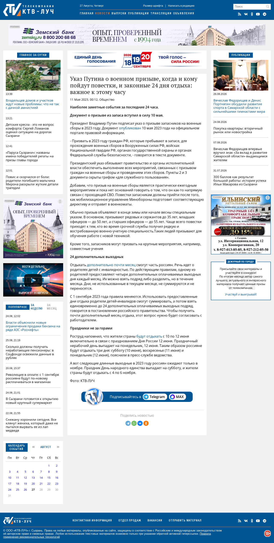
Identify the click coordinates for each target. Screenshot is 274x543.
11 (17, 478)
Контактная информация (92, 520)
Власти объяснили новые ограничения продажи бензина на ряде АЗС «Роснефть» (33, 326)
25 (17, 489)
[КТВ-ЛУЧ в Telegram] (264, 14)
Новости (102, 13)
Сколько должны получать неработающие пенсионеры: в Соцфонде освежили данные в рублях (30, 352)
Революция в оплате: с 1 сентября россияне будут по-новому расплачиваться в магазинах (32, 378)
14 (41, 478)
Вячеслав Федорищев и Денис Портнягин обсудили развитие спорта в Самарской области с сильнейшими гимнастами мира (239, 106)
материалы (74, 530)
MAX (180, 396)
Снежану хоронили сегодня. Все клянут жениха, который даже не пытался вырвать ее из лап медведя (32, 425)
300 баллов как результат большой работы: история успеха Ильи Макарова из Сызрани (239, 180)
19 (25, 483)
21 (41, 483)
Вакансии (154, 520)
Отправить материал (185, 520)
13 (33, 478)
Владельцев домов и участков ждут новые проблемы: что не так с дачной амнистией (32, 104)
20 (33, 483)
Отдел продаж (129, 520)
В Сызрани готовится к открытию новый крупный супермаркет (32, 400)
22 (48, 483)
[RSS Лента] (239, 14)
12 (25, 478)
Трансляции (161, 13)
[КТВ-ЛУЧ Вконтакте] (246, 14)
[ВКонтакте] (140, 423)
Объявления (183, 13)
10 (9, 478)
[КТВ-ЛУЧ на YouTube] (258, 14)
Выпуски (119, 13)
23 (56, 483)
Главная (87, 13)
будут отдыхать (149, 336)
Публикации (138, 13)
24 (9, 489)
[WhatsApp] (134, 423)
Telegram (157, 396)
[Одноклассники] (146, 423)
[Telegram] (128, 423)
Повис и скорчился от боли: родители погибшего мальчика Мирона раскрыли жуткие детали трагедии (32, 182)
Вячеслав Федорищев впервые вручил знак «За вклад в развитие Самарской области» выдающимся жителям (240, 154)
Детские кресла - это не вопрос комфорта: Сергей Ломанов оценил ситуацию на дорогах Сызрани (30, 130)
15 (48, 478)
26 (25, 489)
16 (56, 478)
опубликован (130, 128)
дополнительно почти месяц (111, 265)
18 (17, 483)
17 (9, 483)
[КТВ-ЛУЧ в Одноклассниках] (252, 14)
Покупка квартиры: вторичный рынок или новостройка (238, 130)
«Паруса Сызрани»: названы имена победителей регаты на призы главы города (30, 156)
